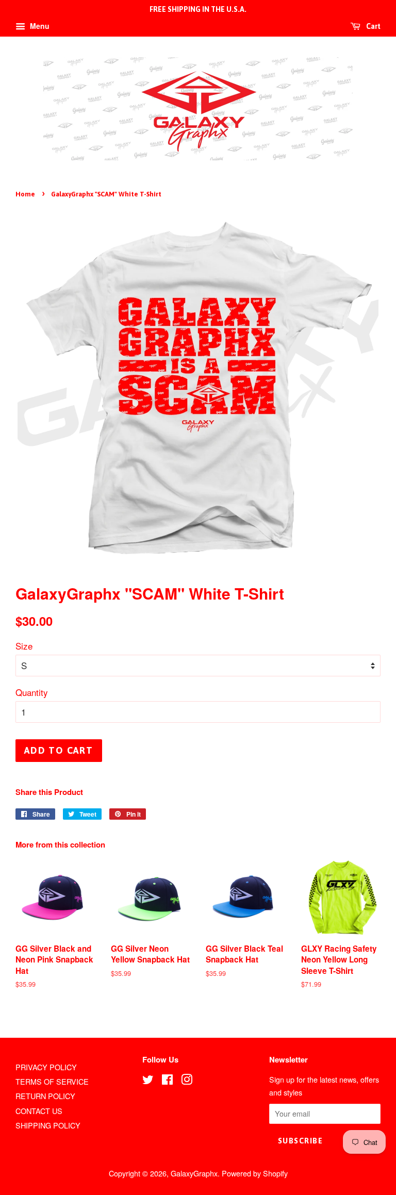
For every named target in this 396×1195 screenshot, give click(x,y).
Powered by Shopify (255, 1173)
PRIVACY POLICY (46, 1066)
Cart (373, 26)
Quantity (31, 692)
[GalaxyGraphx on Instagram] (186, 1080)
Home (25, 194)
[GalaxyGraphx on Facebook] (167, 1080)
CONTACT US (38, 1110)
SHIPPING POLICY (47, 1125)
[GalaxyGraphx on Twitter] (148, 1080)
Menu (39, 26)
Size (23, 645)
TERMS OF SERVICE (52, 1081)
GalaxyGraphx (194, 1173)
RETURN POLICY (45, 1095)
